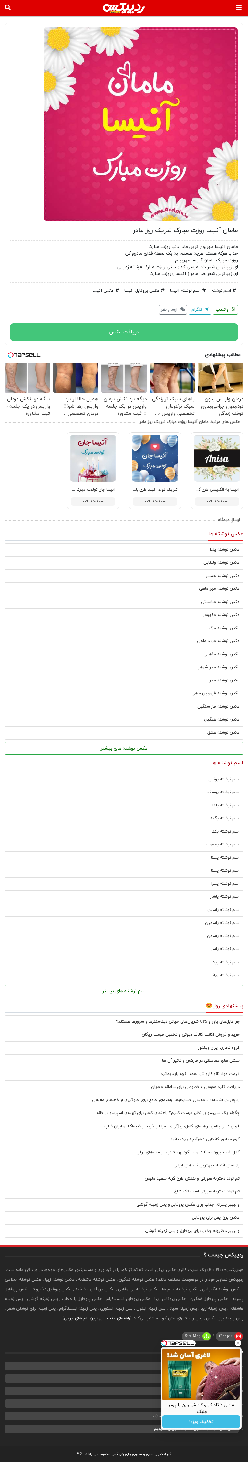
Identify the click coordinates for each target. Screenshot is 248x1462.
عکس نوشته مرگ (224, 628)
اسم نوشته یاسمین (222, 923)
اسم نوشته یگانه (225, 818)
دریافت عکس (124, 332)
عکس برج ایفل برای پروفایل (216, 1218)
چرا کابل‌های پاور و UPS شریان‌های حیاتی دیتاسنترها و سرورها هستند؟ (178, 1022)
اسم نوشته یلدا (226, 805)
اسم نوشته (221, 291)
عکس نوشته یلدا (225, 550)
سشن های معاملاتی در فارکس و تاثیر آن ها (201, 1061)
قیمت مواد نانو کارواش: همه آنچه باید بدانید (200, 1074)
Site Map (193, 1336)
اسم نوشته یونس (224, 779)
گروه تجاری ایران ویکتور (219, 1048)
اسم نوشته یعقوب (223, 844)
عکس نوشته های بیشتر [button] (124, 748)
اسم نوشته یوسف (223, 792)
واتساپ (223, 309)
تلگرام (197, 309)
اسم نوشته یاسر (225, 949)
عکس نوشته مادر (224, 680)
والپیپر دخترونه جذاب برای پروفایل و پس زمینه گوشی (192, 1231)
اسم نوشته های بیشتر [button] (124, 991)
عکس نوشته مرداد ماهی (218, 641)
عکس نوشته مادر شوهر (219, 667)
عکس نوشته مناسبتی (220, 602)
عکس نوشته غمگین (222, 719)
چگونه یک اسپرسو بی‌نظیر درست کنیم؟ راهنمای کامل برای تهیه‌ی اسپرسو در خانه (168, 1113)
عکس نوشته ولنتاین (221, 563)
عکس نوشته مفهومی (220, 615)
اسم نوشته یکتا (226, 831)
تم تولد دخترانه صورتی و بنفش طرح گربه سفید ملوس (192, 1178)
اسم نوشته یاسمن (223, 936)
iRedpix (226, 1336)
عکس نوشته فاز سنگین (218, 707)
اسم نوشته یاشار (225, 897)
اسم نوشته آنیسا (185, 291)
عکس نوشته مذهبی (221, 654)
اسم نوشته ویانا (226, 975)
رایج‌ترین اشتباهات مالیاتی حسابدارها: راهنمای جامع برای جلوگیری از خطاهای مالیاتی (166, 1100)
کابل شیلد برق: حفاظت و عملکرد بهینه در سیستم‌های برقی (188, 1152)
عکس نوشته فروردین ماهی (215, 693)
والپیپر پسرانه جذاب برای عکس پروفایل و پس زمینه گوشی (188, 1205)
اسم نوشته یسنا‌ (225, 871)
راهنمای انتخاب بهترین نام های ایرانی (206, 1165)
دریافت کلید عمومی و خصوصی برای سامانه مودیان (195, 1087)
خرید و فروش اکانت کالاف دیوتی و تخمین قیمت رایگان (191, 1035)
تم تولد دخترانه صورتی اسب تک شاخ (207, 1191)
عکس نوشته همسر (223, 576)
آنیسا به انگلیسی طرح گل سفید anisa (208, 489)
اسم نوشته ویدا (226, 962)
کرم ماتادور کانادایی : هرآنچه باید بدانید (205, 1139)
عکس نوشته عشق (223, 733)
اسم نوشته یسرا (225, 884)
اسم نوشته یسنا (225, 858)
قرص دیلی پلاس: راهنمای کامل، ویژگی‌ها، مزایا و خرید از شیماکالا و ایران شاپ (172, 1126)
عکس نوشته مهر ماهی (219, 589)
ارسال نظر (170, 309)
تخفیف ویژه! (201, 1422)
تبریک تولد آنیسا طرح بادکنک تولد (148, 489)
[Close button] (238, 1343)
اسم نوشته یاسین (223, 910)
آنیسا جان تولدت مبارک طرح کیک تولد (83, 489)
